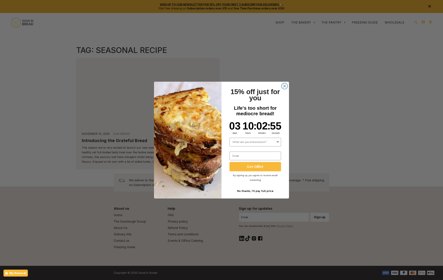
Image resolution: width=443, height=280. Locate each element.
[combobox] (254, 142)
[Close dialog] (285, 86)
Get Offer (255, 166)
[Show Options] (277, 142)
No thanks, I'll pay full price (255, 191)
